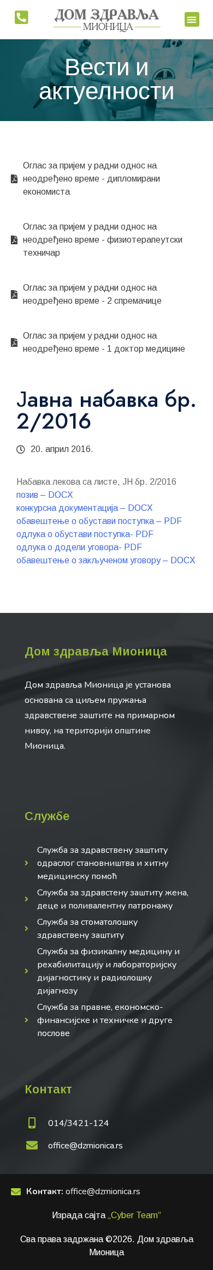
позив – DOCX (44, 494)
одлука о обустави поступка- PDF (84, 534)
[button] (192, 19)
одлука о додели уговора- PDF (79, 547)
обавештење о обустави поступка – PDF (99, 521)
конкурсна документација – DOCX (84, 508)
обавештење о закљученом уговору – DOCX (106, 560)
